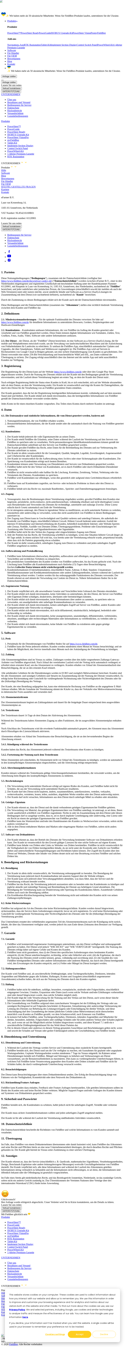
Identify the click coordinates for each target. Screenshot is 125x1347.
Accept (80, 1334)
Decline (104, 1334)
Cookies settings (55, 1334)
